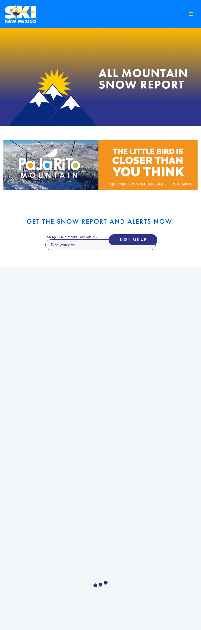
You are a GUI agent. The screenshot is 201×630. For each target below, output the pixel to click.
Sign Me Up (133, 239)
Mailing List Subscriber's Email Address (71, 237)
